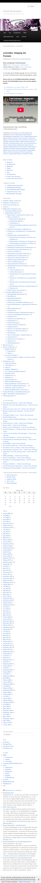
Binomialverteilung (13, 300)
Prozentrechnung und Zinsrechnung (18, 249)
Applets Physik (9, 349)
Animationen (9, 757)
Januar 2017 (6, 574)
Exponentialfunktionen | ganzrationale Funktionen (22, 304)
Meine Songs (7, 345)
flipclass (5, 138)
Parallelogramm (25, 148)
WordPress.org (7, 748)
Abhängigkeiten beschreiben (15, 294)
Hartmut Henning (12, 475)
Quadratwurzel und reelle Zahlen (17, 255)
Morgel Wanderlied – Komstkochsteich (14, 825)
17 (5, 500)
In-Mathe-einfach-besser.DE (15, 185)
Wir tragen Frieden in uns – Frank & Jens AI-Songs (18, 415)
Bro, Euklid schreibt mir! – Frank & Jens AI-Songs (18, 445)
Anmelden (6, 742)
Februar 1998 (7, 723)
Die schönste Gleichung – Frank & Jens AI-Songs (17, 403)
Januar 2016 (6, 597)
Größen (17, 141)
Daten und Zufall (12, 217)
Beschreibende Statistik (16, 219)
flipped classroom (13, 138)
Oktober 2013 (7, 649)
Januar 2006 (6, 682)
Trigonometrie (11, 337)
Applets (7, 759)
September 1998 (8, 718)
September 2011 (8, 660)
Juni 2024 (6, 521)
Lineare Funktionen (15, 270)
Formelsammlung (13, 140)
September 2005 (8, 684)
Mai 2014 (5, 635)
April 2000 (6, 706)
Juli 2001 (5, 696)
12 (15, 498)
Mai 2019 (5, 534)
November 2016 (7, 578)
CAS (21, 136)
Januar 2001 (6, 698)
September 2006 (8, 676)
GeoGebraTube (11, 164)
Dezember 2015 (7, 599)
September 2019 (8, 527)
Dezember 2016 (7, 576)
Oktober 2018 (7, 546)
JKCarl (5, 145)
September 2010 (8, 664)
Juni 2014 (6, 633)
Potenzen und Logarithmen (15, 318)
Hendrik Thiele (11, 477)
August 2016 (6, 584)
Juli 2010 (5, 668)
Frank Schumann (12, 11)
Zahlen (31, 153)
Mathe (15, 145)
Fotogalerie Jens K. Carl (14, 191)
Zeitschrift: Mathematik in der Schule (16, 390)
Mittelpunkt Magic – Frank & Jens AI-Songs (16, 456)
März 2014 (6, 639)
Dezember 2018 (7, 544)
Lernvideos (8, 761)
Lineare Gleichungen (16, 272)
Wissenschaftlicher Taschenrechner (15, 384)
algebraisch (17, 136)
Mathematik (21, 145)
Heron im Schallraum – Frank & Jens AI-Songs (17, 458)
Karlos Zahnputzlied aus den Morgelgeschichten (17, 841)
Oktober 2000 (7, 700)
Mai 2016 (5, 590)
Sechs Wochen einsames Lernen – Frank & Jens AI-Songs (20, 449)
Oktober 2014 (7, 625)
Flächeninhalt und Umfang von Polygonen (22, 241)
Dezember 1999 (7, 710)
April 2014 (6, 637)
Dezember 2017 (7, 558)
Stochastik (10, 333)
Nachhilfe (12, 148)
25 (10, 502)
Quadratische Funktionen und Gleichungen (22, 286)
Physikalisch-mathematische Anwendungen (20, 247)
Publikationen (17, 32)
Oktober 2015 (7, 603)
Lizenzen (24, 36)
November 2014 (7, 623)
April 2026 (6, 519)
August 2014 (6, 629)
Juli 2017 (5, 566)
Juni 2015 (6, 609)
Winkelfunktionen (12, 343)
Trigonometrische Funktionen (16, 264)
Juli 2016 (5, 586)
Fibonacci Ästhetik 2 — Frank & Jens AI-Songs (17, 437)
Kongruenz (10, 310)
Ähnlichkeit (10, 296)
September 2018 (8, 548)
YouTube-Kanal (11, 174)
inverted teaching (14, 143)
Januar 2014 (6, 643)
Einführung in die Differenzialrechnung (19, 302)
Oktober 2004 (7, 688)
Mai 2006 (5, 678)
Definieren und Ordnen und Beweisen (18, 229)
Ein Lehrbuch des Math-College (14, 371)
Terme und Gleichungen (14, 262)
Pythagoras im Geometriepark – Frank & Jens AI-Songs (19, 468)
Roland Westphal (12, 483)
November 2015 (7, 601)
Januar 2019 (6, 542)
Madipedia (10, 166)
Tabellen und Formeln (9, 150)
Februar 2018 (7, 554)
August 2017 (6, 564)
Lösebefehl (10, 145)
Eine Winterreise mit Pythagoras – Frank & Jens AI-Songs (20, 466)
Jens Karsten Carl (31, 143)
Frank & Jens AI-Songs (13, 176)
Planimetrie (10, 316)
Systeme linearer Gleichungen (16, 260)
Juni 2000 (6, 704)
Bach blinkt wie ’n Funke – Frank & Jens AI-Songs (18, 423)
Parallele (17, 148)
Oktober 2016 (7, 580)
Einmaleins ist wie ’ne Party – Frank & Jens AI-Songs (19, 447)
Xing (8, 172)
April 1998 (6, 720)
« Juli (9, 506)
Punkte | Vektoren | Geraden (15, 325)
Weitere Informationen (25, 882)
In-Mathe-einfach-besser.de (27, 141)
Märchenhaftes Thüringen (14, 194)
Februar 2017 (7, 572)
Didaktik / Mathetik (10, 369)
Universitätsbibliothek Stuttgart (16, 189)
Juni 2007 (6, 674)
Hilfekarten (8, 377)
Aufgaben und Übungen (10, 203)
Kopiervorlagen (9, 379)
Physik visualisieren (9, 347)
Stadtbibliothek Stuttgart (14, 187)
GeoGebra (16, 133)
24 (5, 502)
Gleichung (12, 141)
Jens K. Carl (22, 143)
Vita (10, 32)
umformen (10, 152)
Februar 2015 (7, 617)
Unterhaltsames (9, 777)
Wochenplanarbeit (8, 396)
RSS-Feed (9, 170)
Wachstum (13, 288)
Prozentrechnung (12, 323)
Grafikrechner (9, 375)
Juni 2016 (6, 588)
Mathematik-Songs (8, 36)
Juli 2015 (5, 607)
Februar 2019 (7, 540)
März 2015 (6, 615)
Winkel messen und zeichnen (16, 290)
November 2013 (7, 647)
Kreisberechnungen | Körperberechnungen (20, 312)
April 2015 (6, 613)
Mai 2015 (5, 611)
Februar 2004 (7, 694)
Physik (7, 773)
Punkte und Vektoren (13, 251)
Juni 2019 (6, 532)
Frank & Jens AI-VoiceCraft (14, 178)
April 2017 (6, 570)
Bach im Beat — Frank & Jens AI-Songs (15, 425)
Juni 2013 (6, 655)
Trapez (5, 152)
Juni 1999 (6, 714)
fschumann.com (32, 140)
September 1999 (8, 712)
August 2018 (6, 550)
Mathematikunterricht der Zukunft (18, 147)
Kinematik (10, 351)
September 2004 (8, 690)
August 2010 (6, 666)
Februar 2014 (7, 641)
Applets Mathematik (11, 213)
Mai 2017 (5, 568)
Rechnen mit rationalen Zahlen (16, 257)
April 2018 (6, 552)
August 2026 (6, 513)
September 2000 (8, 702)
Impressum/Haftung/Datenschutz (12, 40)
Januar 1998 (6, 725)
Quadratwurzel (11, 327)
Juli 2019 (5, 530)
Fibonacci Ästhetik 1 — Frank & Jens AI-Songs (17, 464)
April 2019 (6, 536)
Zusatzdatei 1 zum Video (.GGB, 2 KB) (17, 87)
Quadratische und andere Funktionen (18, 253)
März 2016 (6, 595)
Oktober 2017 (7, 560)
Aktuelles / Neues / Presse (10, 201)
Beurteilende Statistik (16, 221)
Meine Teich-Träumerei (9, 807)
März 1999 (6, 716)
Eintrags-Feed (7, 744)
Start (5, 32)
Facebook (9, 162)
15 (29, 498)
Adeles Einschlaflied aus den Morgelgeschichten (17, 858)
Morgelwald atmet (8, 793)
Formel (20, 138)
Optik (9, 353)
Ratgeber (7, 775)
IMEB (24, 32)
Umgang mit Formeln (19, 152)
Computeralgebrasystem (30, 136)
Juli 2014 (5, 631)
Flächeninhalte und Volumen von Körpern (22, 243)
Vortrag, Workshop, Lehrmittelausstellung (15, 392)
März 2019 (6, 538)
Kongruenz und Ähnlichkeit (15, 245)
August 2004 (6, 692)
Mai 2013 (5, 657)
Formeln (25, 138)
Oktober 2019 (7, 525)
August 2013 (6, 653)
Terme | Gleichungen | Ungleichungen (18, 65)
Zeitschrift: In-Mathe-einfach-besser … (16, 386)
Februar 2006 (7, 680)
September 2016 (8, 582)
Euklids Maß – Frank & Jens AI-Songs (14, 443)
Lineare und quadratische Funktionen (18, 314)
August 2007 (6, 672)
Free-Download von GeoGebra (14, 93)
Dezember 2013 (7, 645)
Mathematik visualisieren (10, 209)
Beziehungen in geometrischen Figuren (19, 215)
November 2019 (7, 523)
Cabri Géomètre (9, 363)
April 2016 (6, 592)
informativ (6, 143)
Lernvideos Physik (10, 355)
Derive (7, 367)
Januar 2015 (6, 619)
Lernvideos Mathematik (25, 133)
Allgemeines (9, 767)
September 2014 (8, 627)
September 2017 (8, 562)
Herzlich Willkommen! (9, 417)
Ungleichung (12, 153)
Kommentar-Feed (8, 746)
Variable (19, 153)
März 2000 (6, 708)
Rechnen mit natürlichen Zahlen (16, 329)
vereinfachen (25, 153)
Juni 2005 (6, 686)
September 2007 (8, 670)
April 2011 (6, 662)
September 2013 (8, 651)
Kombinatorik (14, 223)
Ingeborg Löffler (11, 479)
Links (17, 36)
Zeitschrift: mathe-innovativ (13, 388)
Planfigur (32, 148)
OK (34, 882)
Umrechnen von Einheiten (15, 339)
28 (24, 502)
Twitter (9, 168)
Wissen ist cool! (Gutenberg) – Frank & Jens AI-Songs (19, 427)
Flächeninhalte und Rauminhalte (17, 235)
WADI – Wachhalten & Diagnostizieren (14, 394)
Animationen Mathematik (12, 211)
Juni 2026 (6, 517)
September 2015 (8, 605)
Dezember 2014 (7, 621)
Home (5, 207)
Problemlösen (11, 320)
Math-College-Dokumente (12, 381)
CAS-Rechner (9, 365)
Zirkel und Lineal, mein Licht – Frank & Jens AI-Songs (19, 409)
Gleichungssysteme (13, 308)
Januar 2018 (6, 556)
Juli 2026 (5, 515)
